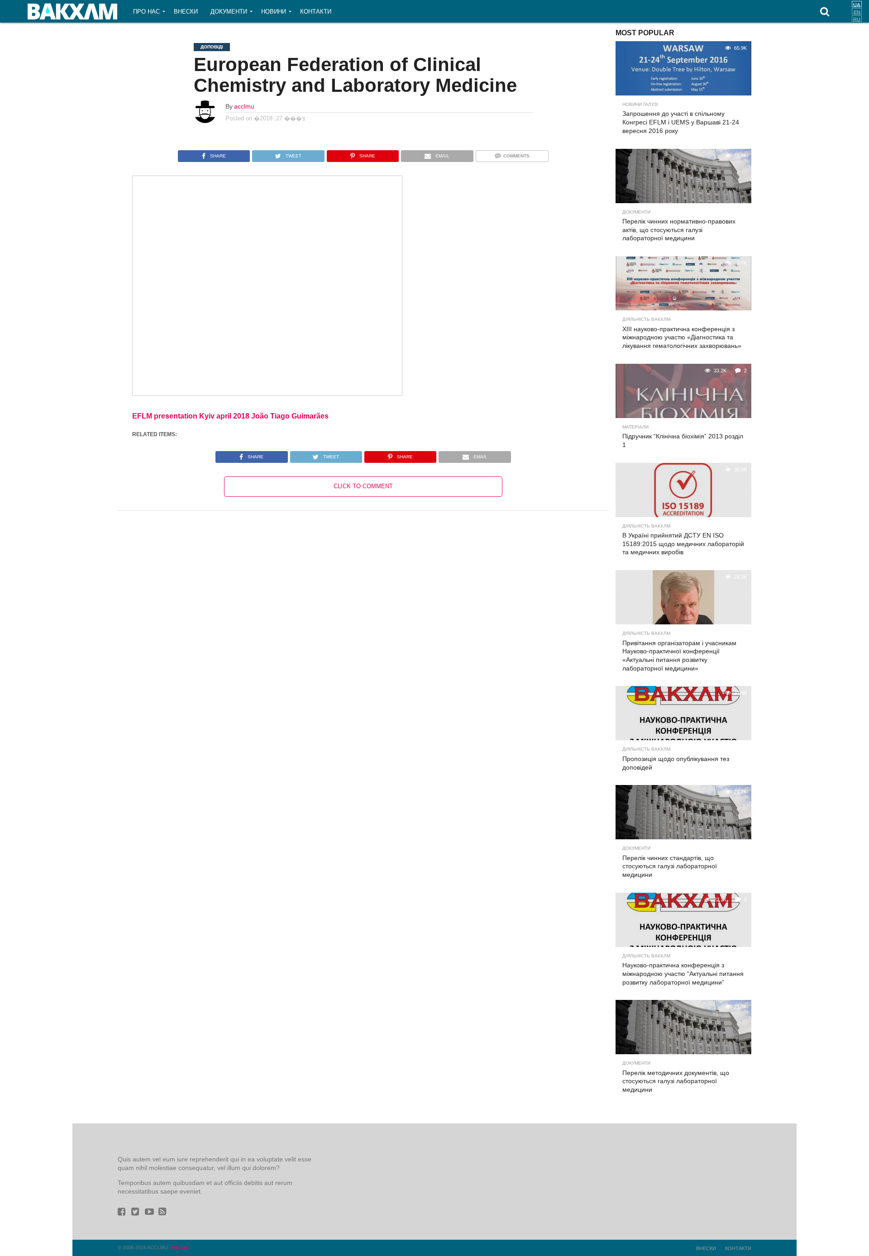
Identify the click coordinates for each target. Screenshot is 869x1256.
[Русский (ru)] (857, 18)
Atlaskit (180, 1247)
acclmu (244, 106)
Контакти (315, 11)
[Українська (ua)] (857, 4)
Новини (273, 11)
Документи (228, 11)
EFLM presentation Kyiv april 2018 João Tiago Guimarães (230, 416)
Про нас (146, 11)
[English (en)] (857, 11)
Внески (186, 11)
